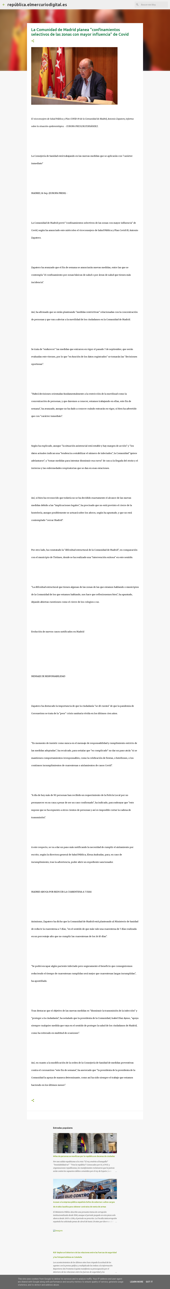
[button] (32, 41)
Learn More (136, 1282)
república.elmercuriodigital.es (37, 4)
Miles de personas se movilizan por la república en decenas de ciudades (84, 1156)
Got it (149, 1282)
